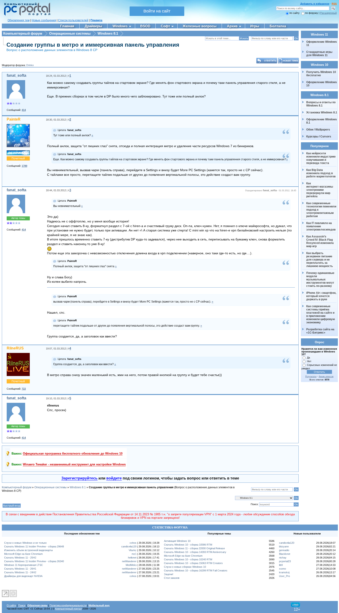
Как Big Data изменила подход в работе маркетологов (321, 173)
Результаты (310, 376)
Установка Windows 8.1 (321, 112)
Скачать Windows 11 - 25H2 (20, 557)
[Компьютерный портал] (26, 15)
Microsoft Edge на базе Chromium (23, 553)
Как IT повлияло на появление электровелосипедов (321, 226)
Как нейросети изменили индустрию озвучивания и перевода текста (321, 158)
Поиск (21, 605)
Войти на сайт (156, 11)
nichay (282, 557)
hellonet (132, 557)
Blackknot (284, 553)
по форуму (312, 13)
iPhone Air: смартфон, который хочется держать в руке (321, 296)
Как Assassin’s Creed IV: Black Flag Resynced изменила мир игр (320, 241)
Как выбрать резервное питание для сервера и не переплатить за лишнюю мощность (319, 260)
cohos (133, 542)
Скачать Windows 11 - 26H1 (20, 568)
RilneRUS (15, 348)
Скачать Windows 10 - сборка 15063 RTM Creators (193, 563)
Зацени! (168, 574)
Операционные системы (70, 33)
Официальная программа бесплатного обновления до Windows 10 (72, 453)
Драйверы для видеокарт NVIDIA (23, 576)
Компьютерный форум (22, 33)
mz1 (134, 553)
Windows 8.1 (108, 33)
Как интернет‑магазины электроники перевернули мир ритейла (320, 190)
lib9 (281, 565)
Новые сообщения (44, 20)
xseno (282, 568)
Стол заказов (171, 578)
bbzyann (284, 546)
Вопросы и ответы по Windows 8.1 (321, 104)
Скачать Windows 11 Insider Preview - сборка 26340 (34, 561)
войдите (114, 478)
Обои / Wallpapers (318, 129)
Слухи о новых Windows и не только (25, 542)
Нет (309, 361)
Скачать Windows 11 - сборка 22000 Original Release (194, 548)
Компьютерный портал (68, 608)
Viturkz (133, 550)
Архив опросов (326, 376)
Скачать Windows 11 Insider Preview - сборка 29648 (34, 546)
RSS (334, 3)
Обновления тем (19, 20)
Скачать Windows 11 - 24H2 (20, 572)
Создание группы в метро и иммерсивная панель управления (92, 45)
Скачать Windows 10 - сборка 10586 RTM (188, 544)
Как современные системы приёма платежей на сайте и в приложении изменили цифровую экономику (321, 314)
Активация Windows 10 (177, 541)
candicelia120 (129, 546)
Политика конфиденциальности (68, 605)
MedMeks (131, 565)
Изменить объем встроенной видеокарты (28, 550)
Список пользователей (73, 20)
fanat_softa (16, 75)
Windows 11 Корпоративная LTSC (23, 565)
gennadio (284, 550)
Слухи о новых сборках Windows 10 (185, 566)
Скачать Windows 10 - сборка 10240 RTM (188, 559)
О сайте (11, 605)
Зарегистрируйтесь (79, 478)
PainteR (14, 119)
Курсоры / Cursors (318, 136)
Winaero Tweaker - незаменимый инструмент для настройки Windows (74, 464)
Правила (96, 20)
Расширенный (328, 13)
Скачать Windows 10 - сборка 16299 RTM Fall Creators (195, 570)
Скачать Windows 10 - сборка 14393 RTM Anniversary (195, 552)
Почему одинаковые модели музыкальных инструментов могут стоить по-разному (320, 279)
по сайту (294, 13)
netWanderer (129, 561)
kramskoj (284, 572)
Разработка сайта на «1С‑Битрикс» (320, 331)
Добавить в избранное (314, 3)
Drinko (30, 65)
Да (308, 357)
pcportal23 (285, 561)
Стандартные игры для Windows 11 (319, 53)
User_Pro (284, 576)
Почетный (18, 158)
